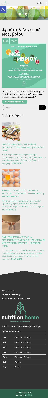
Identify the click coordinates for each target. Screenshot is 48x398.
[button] (3, 9)
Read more (17, 163)
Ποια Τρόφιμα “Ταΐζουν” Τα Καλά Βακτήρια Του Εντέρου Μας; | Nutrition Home (23, 147)
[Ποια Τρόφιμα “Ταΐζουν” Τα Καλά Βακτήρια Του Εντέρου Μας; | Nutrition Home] (11, 131)
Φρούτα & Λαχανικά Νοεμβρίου (21, 32)
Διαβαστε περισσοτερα (14, 102)
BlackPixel (29, 395)
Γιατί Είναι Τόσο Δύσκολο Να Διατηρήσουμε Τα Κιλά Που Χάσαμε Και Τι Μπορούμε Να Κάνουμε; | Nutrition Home (23, 241)
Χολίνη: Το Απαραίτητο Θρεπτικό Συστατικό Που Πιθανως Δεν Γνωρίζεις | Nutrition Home (23, 193)
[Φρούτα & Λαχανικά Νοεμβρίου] (24, 65)
